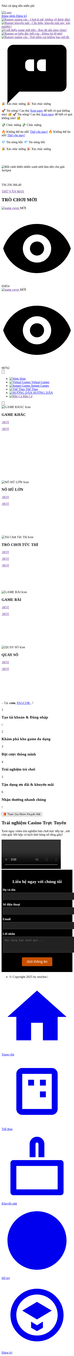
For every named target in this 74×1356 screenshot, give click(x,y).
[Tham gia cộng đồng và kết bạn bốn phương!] (32, 33)
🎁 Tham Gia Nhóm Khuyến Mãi (21, 814)
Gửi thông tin (37, 962)
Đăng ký (21, 16)
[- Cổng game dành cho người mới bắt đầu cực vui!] (34, 30)
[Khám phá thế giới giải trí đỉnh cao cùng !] (37, 26)
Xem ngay (36, 110)
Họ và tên (9, 889)
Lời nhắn (9, 933)
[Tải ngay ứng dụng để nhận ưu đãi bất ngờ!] (36, 19)
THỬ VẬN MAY (13, 191)
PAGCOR (24, 703)
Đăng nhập (9, 16)
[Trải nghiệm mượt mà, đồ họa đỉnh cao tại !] (36, 37)
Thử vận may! (39, 131)
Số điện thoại (11, 904)
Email (6, 919)
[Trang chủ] (6, 12)
